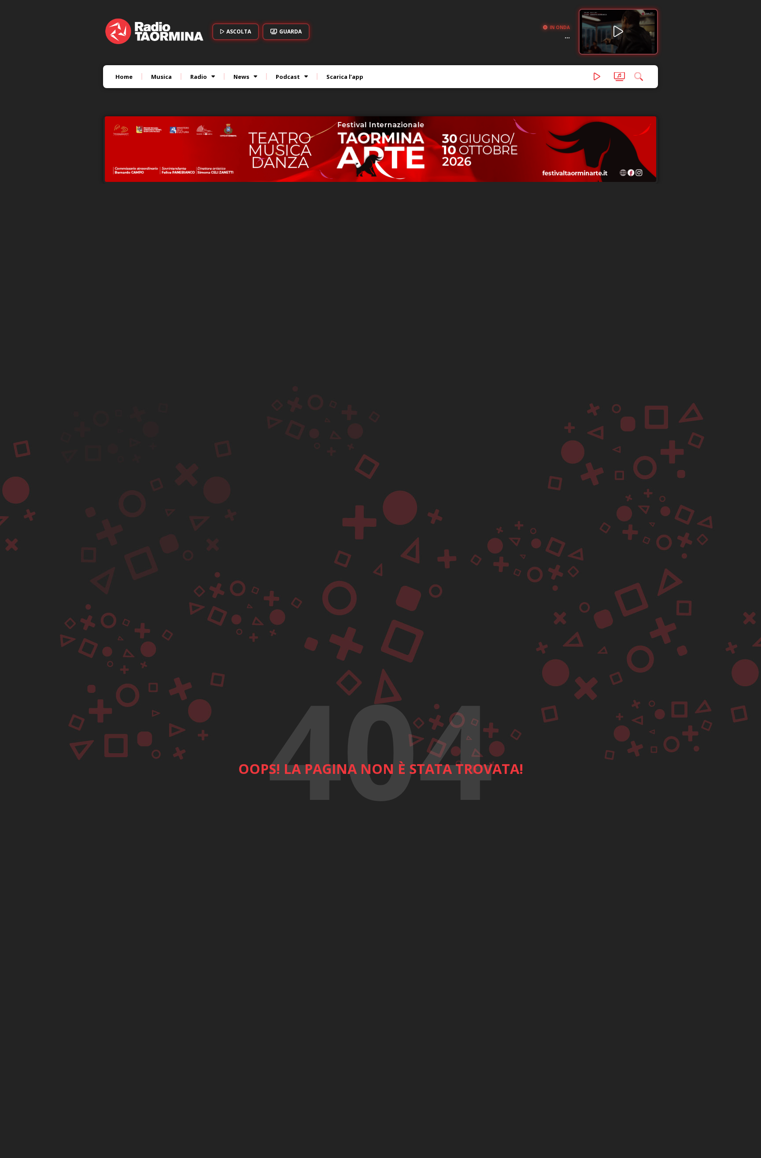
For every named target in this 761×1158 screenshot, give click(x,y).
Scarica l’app (344, 77)
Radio (198, 77)
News (241, 77)
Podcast (288, 77)
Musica (161, 77)
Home (124, 77)
